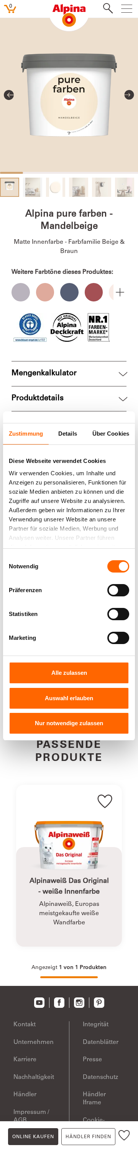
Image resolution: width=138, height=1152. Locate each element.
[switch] (118, 590)
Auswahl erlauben (69, 698)
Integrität (95, 1025)
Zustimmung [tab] (26, 433)
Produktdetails (38, 399)
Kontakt (24, 1025)
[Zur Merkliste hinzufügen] (124, 1136)
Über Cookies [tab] (110, 433)
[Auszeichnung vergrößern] (30, 327)
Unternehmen (33, 1042)
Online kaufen (33, 1137)
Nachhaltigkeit (33, 1077)
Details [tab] (67, 433)
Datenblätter (100, 1042)
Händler (24, 1095)
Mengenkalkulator (44, 374)
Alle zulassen (69, 672)
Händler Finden (88, 1137)
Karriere (24, 1060)
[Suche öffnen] (105, 9)
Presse (92, 1060)
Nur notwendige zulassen (69, 723)
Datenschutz (100, 1077)
